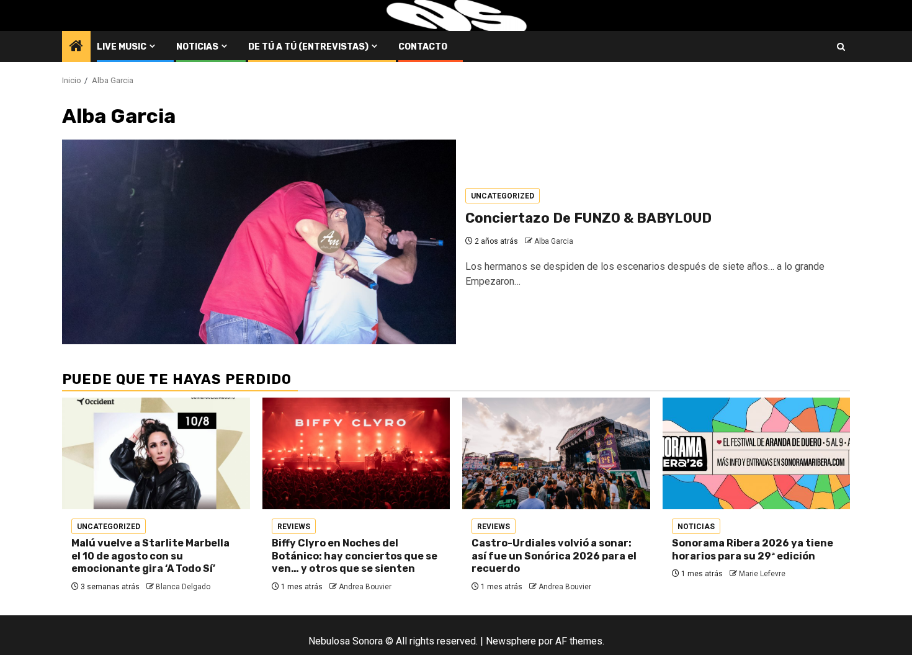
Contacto (422, 47)
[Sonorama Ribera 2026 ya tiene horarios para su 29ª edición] (757, 453)
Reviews (293, 526)
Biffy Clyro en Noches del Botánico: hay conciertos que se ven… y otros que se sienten (354, 556)
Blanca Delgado (183, 586)
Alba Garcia (553, 241)
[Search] (841, 47)
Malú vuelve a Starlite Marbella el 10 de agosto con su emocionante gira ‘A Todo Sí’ (150, 556)
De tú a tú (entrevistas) (308, 47)
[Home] (76, 47)
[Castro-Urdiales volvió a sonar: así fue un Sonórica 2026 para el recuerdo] (556, 453)
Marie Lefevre (762, 573)
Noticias (197, 47)
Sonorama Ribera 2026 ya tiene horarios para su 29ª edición (752, 549)
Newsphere (511, 641)
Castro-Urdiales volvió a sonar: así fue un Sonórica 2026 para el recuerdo (554, 556)
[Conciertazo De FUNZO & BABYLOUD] (259, 242)
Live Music (121, 47)
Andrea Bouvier (365, 586)
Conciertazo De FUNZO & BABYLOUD (588, 218)
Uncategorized (502, 196)
